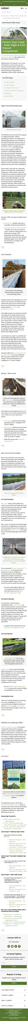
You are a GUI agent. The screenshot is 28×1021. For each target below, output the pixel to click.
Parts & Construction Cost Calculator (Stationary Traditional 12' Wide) (17, 850)
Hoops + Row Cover (12, 88)
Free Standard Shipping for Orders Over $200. (14, 1)
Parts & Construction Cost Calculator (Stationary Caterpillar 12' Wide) (17, 845)
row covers (14, 307)
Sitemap (16, 1018)
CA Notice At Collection (13, 1012)
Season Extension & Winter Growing (11, 18)
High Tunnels (10, 82)
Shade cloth (5, 669)
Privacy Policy (18, 1009)
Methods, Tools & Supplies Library (19, 15)
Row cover (4, 503)
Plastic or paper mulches (9, 727)
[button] (1, 3)
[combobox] (14, 12)
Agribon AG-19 (7, 570)
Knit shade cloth (10, 658)
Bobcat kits (7, 223)
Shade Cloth (14, 922)
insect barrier (17, 605)
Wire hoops (8, 421)
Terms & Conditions (9, 1009)
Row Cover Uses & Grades (14, 90)
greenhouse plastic (7, 309)
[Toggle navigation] (25, 8)
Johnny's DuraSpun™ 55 (19, 568)
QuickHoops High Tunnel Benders (15, 228)
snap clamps (20, 706)
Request (14, 983)
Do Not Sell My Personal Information (13, 1013)
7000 (15, 862)
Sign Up (14, 966)
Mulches (8, 93)
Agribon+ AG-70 (15, 530)
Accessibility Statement (14, 1015)
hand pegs (9, 706)
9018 (7, 836)
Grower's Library (5, 15)
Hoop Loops (9, 400)
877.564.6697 (14, 942)
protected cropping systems (10, 805)
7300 (23, 878)
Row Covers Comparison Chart (14, 627)
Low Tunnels (10, 85)
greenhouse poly (6, 148)
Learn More (9, 96)
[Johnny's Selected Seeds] (5, 8)
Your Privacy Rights (13, 1010)
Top (3, 247)
